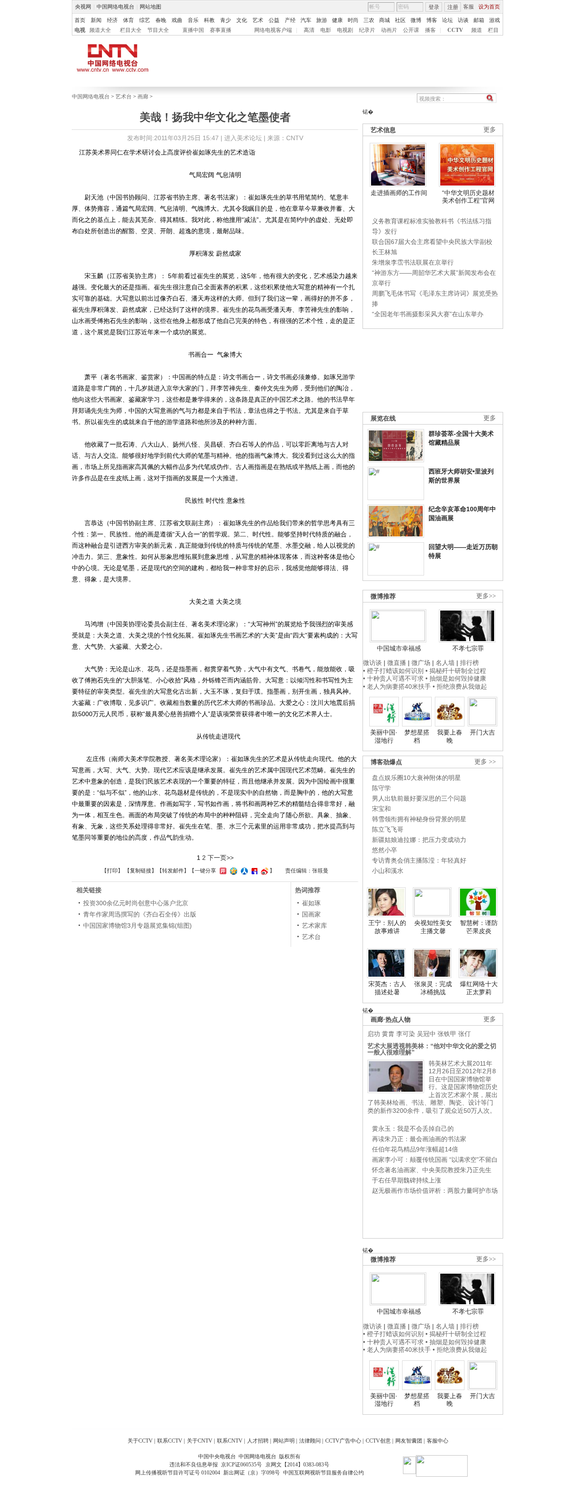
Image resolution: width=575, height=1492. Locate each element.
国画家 (311, 914)
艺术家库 (314, 925)
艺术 (257, 20)
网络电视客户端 (273, 30)
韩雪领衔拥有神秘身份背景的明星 (419, 819)
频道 (476, 30)
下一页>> (221, 857)
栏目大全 (131, 30)
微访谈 (372, 662)
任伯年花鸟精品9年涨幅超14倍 (415, 1149)
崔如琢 (311, 903)
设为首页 (489, 7)
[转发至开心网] (221, 871)
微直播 (396, 662)
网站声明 (284, 1441)
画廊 (142, 96)
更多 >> (485, 761)
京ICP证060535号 (241, 1464)
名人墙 (445, 662)
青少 (225, 20)
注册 (452, 7)
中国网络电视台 (115, 7)
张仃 (464, 1033)
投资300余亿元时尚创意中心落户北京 (135, 903)
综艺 (144, 20)
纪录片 (367, 30)
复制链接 (140, 871)
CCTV (455, 30)
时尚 (353, 20)
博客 (431, 20)
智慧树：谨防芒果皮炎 (479, 926)
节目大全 (158, 30)
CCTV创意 (378, 1441)
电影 (325, 30)
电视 (80, 30)
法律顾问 (310, 1441)
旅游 (321, 20)
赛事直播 (220, 30)
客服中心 (437, 1441)
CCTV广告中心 (343, 1441)
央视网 (83, 7)
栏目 (493, 30)
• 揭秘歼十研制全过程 (455, 670)
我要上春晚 (449, 736)
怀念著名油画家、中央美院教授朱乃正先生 (431, 1169)
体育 (128, 20)
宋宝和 (381, 808)
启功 (373, 1033)
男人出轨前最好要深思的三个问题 (419, 798)
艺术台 (123, 96)
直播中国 (193, 30)
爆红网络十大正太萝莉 (479, 988)
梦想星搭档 (416, 736)
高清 (309, 30)
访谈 (463, 20)
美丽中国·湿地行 (384, 736)
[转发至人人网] (243, 871)
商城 (384, 20)
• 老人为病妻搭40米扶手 (397, 686)
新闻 (96, 20)
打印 (112, 871)
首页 (80, 20)
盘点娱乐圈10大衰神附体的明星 (416, 777)
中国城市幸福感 (399, 648)
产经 (290, 20)
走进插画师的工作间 (399, 192)
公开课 (411, 30)
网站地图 (150, 7)
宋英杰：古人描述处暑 (387, 988)
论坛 (447, 20)
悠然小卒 (384, 850)
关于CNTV (199, 1441)
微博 (416, 20)
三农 (368, 20)
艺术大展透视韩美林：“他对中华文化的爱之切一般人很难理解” (431, 1049)
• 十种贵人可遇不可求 (394, 678)
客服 (468, 7)
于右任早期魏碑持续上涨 (406, 1180)
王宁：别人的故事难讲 (387, 926)
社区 (400, 20)
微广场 (420, 662)
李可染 (405, 1033)
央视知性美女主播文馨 (433, 926)
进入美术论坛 (243, 138)
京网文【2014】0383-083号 (297, 1464)
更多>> (486, 596)
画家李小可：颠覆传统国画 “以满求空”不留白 (435, 1159)
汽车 (306, 20)
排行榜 (469, 662)
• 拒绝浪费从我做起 (460, 686)
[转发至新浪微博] (263, 871)
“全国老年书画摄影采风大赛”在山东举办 (427, 314)
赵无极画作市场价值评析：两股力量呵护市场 (435, 1190)
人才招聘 (258, 1441)
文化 (241, 20)
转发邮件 (173, 871)
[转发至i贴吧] (253, 871)
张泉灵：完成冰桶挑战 (433, 988)
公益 (274, 20)
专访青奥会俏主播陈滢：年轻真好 (419, 860)
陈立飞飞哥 (387, 829)
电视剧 (345, 30)
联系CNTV (230, 1441)
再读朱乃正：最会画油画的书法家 (419, 1138)
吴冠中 (426, 1033)
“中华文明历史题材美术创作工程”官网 (468, 196)
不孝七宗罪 (468, 648)
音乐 (193, 20)
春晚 (160, 20)
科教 (209, 20)
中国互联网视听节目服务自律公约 (323, 1473)
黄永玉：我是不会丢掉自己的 (413, 1128)
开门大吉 (482, 732)
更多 (489, 129)
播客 (430, 30)
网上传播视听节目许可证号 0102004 (177, 1473)
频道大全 (100, 30)
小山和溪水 (387, 870)
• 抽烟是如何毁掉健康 (455, 678)
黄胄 (388, 1033)
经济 (112, 20)
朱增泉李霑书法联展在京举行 (413, 262)
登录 (434, 7)
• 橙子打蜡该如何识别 (393, 670)
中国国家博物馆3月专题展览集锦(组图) (137, 925)
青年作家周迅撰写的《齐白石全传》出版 (139, 914)
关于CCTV (140, 1441)
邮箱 (478, 20)
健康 (337, 20)
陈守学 (381, 788)
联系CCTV (169, 1441)
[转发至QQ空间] (232, 871)
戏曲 (177, 20)
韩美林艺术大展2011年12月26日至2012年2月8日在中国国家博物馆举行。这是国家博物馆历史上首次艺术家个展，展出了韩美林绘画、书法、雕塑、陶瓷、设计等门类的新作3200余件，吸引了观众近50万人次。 (432, 1087)
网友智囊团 (408, 1441)
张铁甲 (447, 1033)
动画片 (389, 30)
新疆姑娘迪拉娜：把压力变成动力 (419, 839)
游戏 (494, 20)
